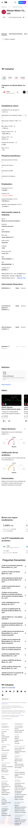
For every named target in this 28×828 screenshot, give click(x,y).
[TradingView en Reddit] (3, 695)
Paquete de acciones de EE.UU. (20, 752)
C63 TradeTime (18, 777)
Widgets (17, 805)
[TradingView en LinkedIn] (17, 691)
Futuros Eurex (18, 749)
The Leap (17, 743)
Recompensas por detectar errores (19, 797)
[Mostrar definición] (18, 110)
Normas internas (6, 792)
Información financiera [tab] (15, 34)
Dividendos (4, 758)
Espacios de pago (6, 815)
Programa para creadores (5, 790)
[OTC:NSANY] (3, 404)
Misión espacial (18, 760)
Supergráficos (5, 727)
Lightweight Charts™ (20, 808)
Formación (4, 801)
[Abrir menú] (2, 2)
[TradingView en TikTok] (25, 691)
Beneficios (4, 756)
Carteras (4, 765)
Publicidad (17, 818)
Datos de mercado (19, 730)
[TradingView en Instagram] (14, 691)
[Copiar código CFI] (7, 270)
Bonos (3, 735)
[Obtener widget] (24, 428)
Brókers (17, 738)
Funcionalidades (19, 727)
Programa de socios (20, 821)
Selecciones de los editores (6, 803)
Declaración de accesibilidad (18, 792)
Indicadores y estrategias (5, 809)
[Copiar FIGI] (13, 264)
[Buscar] (15, 2)
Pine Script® (5, 771)
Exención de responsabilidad (19, 785)
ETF (3, 733)
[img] (23, 17)
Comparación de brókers (19, 741)
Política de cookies (19, 789)
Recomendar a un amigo (6, 787)
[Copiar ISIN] (13, 259)
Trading (3, 799)
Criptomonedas (5, 736)
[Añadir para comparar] (17, 92)
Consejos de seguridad (20, 794)
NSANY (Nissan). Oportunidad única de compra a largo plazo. (11, 408)
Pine (3, 742)
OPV (3, 760)
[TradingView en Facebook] (6, 691)
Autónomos (4, 813)
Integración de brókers (20, 820)
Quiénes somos (18, 759)
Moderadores (5, 794)
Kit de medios (18, 767)
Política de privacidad (20, 788)
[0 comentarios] (9, 421)
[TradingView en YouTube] (10, 691)
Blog (16, 762)
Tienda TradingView (20, 772)
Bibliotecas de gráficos (20, 807)
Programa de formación (18, 824)
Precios (16, 728)
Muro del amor (5, 784)
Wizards (4, 812)
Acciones (4, 731)
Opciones (4, 768)
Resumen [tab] (4, 34)
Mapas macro (5, 770)
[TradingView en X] (3, 691)
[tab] (17, 288)
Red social (4, 783)
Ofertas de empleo (19, 765)
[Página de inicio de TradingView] (5, 2)
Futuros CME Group (19, 748)
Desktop (4, 778)
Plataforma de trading (20, 812)
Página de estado (19, 799)
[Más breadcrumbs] (9, 7)
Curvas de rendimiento (7, 766)
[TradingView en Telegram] (21, 691)
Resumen (17, 736)
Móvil (3, 776)
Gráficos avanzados (20, 810)
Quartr (17, 716)
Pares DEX (4, 740)
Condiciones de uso (20, 783)
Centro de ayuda (19, 764)
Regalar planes (18, 732)
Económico (4, 755)
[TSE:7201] (25, 404)
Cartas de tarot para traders (20, 774)
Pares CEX (4, 738)
